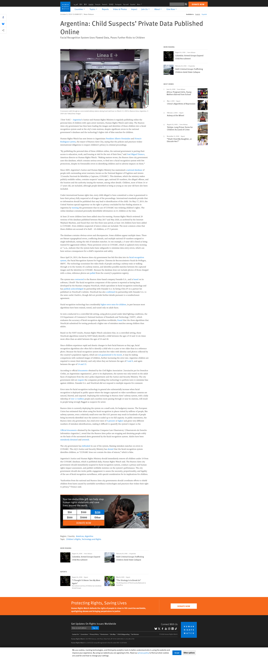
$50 (70, 512)
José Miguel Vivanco (135, 154)
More (140, 4)
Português (118, 4)
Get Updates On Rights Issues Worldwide (93, 623)
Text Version (135, 634)
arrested (85, 439)
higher (120, 420)
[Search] (186, 4)
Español (132, 4)
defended (86, 445)
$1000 (83, 517)
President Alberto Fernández (118, 138)
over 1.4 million (77, 398)
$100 (83, 512)
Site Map (113, 634)
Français (97, 4)
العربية (76, 4)
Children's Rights (73, 539)
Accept (177, 653)
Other (97, 517)
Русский (126, 4)
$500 (70, 517)
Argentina (77, 119)
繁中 (85, 4)
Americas (80, 536)
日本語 (111, 4)
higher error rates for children (113, 304)
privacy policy (143, 652)
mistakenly (65, 439)
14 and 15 (82, 364)
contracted (79, 279)
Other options (189, 652)
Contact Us (75, 634)
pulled (92, 273)
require (81, 379)
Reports (105, 9)
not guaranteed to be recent (110, 354)
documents (83, 370)
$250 (97, 512)
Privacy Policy (94, 634)
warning (75, 207)
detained (74, 439)
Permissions (104, 634)
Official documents (68, 430)
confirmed (110, 292)
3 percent (111, 420)
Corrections (84, 634)
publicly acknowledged (73, 288)
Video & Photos (120, 9)
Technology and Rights (91, 539)
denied (110, 449)
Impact (134, 9)
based (135, 279)
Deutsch (104, 4)
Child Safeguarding (123, 634)
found (119, 320)
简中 (80, 4)
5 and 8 (130, 361)
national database (134, 170)
